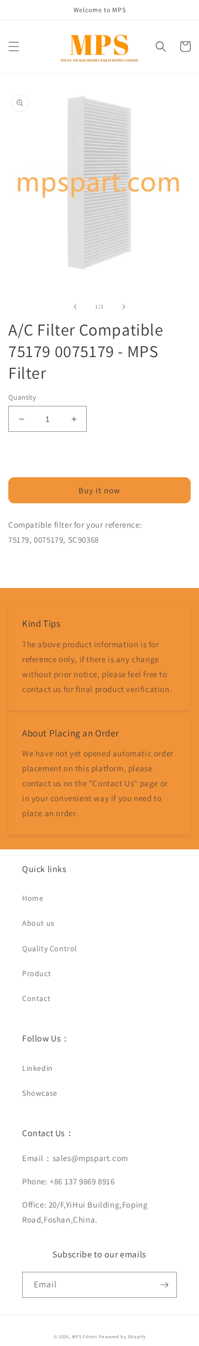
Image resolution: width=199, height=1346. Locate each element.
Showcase (39, 1093)
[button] (14, 46)
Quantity (22, 397)
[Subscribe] (164, 1285)
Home (32, 898)
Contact (36, 998)
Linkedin (37, 1068)
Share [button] (31, 568)
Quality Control (49, 948)
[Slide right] (124, 307)
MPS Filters (84, 1336)
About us (38, 923)
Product (36, 973)
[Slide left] (75, 307)
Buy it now (99, 490)
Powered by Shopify (122, 1336)
